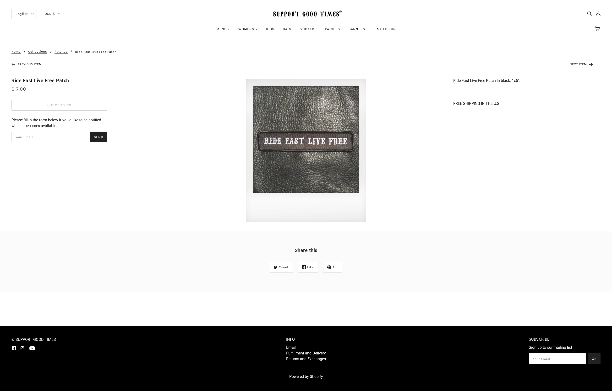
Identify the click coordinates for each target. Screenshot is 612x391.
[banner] (306, 13)
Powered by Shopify (306, 376)
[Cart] (598, 29)
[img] (589, 14)
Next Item (579, 64)
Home (16, 51)
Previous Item (29, 64)
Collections (37, 51)
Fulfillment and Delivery (306, 353)
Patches (61, 51)
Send (98, 137)
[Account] (598, 14)
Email (291, 347)
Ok (594, 359)
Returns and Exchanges (306, 359)
